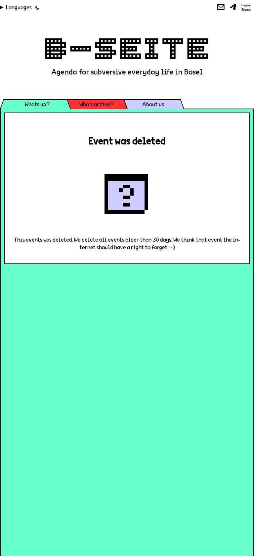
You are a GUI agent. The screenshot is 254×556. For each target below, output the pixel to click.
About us (153, 104)
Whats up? (37, 104)
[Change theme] (37, 7)
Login (245, 5)
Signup (246, 9)
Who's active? (96, 104)
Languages (19, 7)
